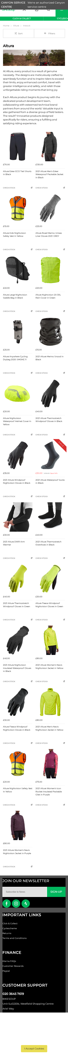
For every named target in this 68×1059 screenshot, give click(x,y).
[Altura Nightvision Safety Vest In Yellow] (17, 763)
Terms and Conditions (14, 938)
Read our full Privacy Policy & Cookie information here (34, 1039)
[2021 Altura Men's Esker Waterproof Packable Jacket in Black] (50, 146)
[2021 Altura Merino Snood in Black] (50, 331)
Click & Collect (10, 923)
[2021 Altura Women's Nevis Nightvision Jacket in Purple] (17, 825)
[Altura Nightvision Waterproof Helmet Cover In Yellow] (17, 393)
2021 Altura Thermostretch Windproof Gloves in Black (49, 420)
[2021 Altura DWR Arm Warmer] (17, 517)
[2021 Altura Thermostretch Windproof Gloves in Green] (17, 578)
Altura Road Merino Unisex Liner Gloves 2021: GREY (49, 235)
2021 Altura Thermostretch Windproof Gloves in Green (16, 605)
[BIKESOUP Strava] (26, 903)
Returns (6, 933)
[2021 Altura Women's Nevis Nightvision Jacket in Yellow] (50, 640)
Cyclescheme (9, 928)
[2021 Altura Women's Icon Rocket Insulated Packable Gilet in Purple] (50, 763)
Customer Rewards (13, 966)
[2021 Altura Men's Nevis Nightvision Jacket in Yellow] (50, 702)
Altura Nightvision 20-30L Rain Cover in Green (48, 296)
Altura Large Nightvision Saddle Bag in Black (15, 296)
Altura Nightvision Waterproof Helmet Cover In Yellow (17, 421)
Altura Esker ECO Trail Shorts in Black (17, 173)
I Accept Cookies (34, 1048)
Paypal (6, 971)
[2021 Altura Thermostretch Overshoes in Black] (50, 517)
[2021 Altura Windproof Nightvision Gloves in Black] (17, 455)
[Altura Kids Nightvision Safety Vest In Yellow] (17, 208)
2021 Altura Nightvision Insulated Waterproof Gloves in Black (17, 668)
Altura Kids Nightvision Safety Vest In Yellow (14, 235)
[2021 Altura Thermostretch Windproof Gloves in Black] (50, 393)
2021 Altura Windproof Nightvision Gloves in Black (16, 481)
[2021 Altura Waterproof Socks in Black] (50, 455)
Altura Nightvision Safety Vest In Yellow (17, 790)
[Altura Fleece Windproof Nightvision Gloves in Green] (50, 578)
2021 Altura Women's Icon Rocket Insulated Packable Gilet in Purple (49, 791)
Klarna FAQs (9, 961)
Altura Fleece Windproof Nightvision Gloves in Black (16, 728)
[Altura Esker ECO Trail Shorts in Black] (17, 146)
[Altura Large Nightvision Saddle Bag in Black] (17, 270)
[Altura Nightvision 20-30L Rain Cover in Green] (50, 270)
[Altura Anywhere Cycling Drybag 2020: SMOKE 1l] (17, 331)
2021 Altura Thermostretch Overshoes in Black (48, 543)
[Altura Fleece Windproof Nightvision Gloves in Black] (17, 702)
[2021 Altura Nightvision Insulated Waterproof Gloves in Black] (17, 640)
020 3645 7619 (13, 994)
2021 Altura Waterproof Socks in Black (50, 481)
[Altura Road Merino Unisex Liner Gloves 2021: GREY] (50, 208)
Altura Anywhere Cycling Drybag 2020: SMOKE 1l (15, 358)
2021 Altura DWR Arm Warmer (14, 543)
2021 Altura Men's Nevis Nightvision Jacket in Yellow (49, 728)
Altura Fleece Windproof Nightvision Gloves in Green (49, 605)
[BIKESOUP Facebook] (6, 903)
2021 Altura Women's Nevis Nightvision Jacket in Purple (17, 852)
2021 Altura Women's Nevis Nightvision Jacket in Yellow (49, 666)
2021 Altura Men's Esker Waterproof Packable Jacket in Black (49, 174)
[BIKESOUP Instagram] (16, 903)
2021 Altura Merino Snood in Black (49, 358)
